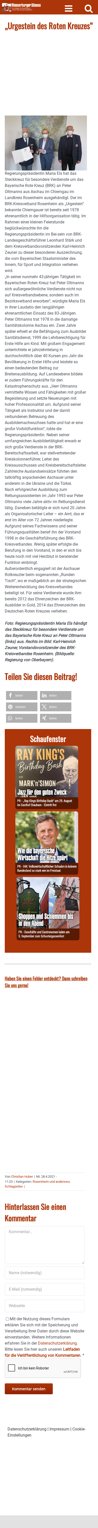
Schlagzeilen (14, 1186)
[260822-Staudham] (46, 748)
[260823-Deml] (48, 879)
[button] (21, 695)
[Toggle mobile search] (89, 8)
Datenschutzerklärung (27, 1429)
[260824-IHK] (46, 814)
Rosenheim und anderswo (51, 1181)
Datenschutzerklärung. (58, 1343)
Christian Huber (22, 1176)
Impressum (59, 1429)
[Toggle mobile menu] (69, 8)
